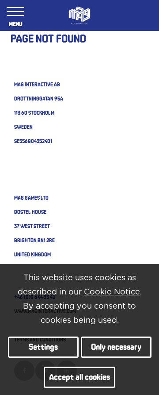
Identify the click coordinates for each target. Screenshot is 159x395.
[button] (43, 347)
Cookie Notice (112, 292)
